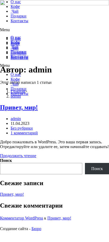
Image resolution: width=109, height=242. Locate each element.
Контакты (19, 93)
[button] (54, 65)
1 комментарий (24, 133)
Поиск (6, 160)
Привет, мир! (19, 107)
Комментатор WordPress (21, 218)
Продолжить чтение (18, 155)
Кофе (15, 79)
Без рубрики (22, 128)
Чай (15, 84)
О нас (16, 74)
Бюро (36, 228)
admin (16, 118)
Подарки (18, 88)
